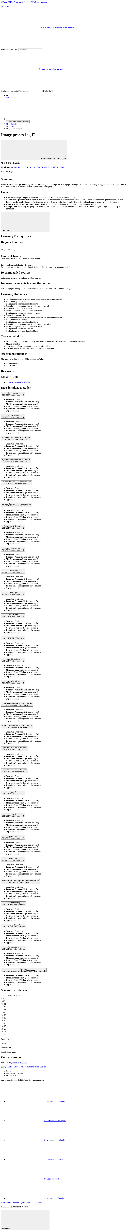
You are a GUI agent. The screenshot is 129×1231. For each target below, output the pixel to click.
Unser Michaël (30, 167)
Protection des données (34, 1202)
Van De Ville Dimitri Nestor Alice (50, 167)
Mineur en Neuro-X (13, 926)
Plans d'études (11, 124)
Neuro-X (13, 793)
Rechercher (47, 91)
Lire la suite (6, 231)
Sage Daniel (18, 167)
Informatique (13, 571)
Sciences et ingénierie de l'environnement (17, 704)
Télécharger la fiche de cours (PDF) (53, 158)
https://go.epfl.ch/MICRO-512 (18, 382)
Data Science (13, 616)
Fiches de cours (7, 6)
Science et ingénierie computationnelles (16, 483)
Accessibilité (6, 1202)
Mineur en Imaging (13, 904)
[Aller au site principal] (25, 119)
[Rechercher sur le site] (20, 88)
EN (7, 98)
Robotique (13, 837)
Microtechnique (13, 394)
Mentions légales (18, 1202)
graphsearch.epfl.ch (19, 1062)
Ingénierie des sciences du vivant (14, 749)
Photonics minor (13, 948)
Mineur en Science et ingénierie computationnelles (20, 881)
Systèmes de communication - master (16, 438)
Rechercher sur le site (9, 49)
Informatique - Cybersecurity (13, 527)
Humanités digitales (13, 660)
